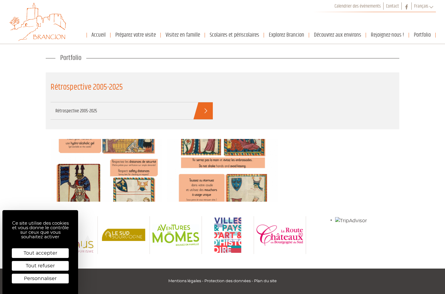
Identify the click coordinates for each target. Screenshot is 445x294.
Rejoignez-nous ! (387, 35)
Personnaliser (40, 278)
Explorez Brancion (286, 35)
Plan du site (265, 281)
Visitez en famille (183, 35)
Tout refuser (40, 265)
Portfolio (422, 35)
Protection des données (228, 281)
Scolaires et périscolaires (234, 35)
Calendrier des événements (358, 6)
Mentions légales (185, 281)
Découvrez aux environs (337, 35)
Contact (392, 6)
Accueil (98, 35)
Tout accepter (40, 253)
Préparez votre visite (135, 35)
